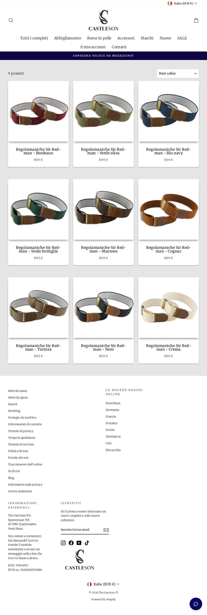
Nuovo (165, 38)
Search (12, 404)
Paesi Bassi (113, 403)
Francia (111, 416)
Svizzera (111, 423)
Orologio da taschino (22, 417)
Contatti (119, 47)
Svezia (110, 430)
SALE (182, 38)
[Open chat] (196, 604)
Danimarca (113, 436)
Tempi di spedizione (21, 437)
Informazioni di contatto (25, 424)
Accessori (126, 38)
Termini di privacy (20, 431)
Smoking (14, 411)
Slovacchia (113, 450)
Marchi (147, 38)
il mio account (93, 47)
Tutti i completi (34, 38)
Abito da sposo (18, 397)
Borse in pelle (99, 38)
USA (109, 443)
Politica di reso (18, 451)
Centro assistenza (20, 491)
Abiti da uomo (17, 391)
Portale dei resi (18, 457)
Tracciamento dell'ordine (25, 464)
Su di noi (14, 471)
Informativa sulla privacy (25, 484)
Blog (11, 478)
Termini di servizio (21, 444)
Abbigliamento (67, 38)
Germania (112, 410)
